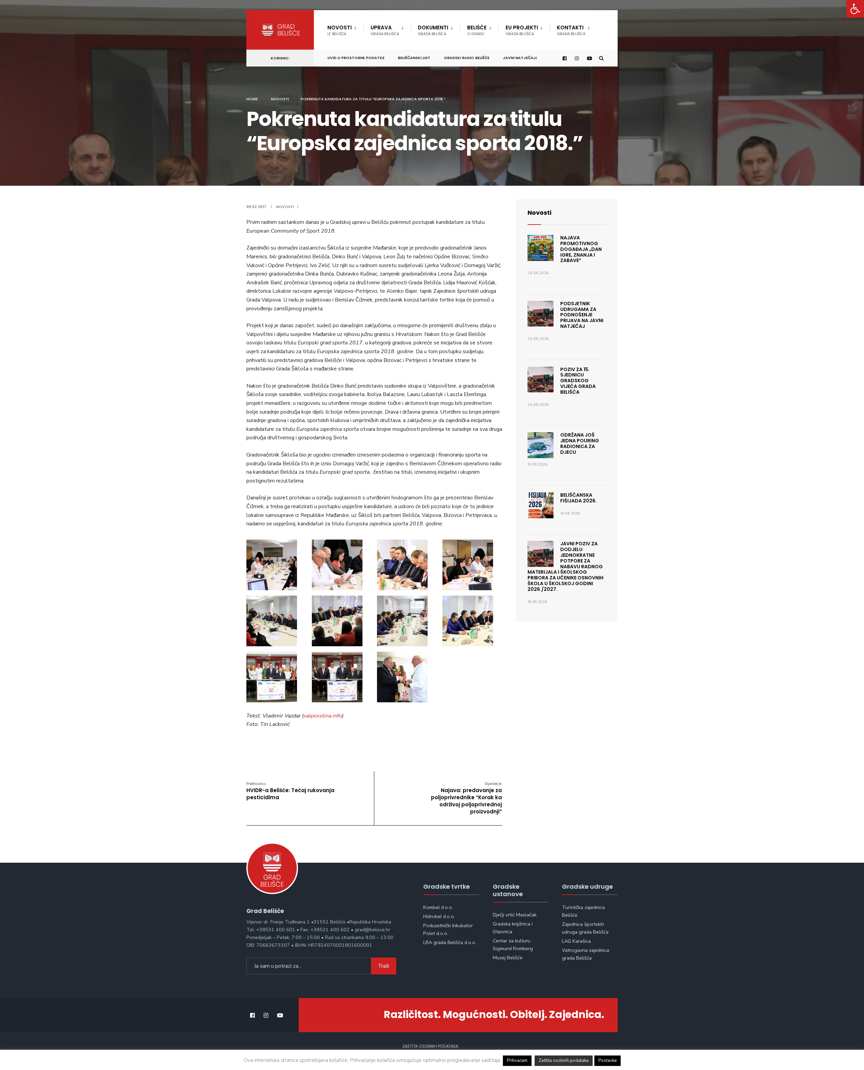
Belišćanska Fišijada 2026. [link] (578, 498)
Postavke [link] (607, 1061)
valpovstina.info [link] (323, 716)
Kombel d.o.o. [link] (438, 907)
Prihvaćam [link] (517, 1061)
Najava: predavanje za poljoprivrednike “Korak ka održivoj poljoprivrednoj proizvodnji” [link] (466, 798)
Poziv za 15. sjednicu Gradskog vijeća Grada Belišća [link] (578, 380)
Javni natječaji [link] (520, 57)
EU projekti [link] (522, 30)
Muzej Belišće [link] (507, 957)
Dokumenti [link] (433, 30)
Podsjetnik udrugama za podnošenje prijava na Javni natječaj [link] (581, 315)
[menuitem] (345, 29)
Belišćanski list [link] (414, 57)
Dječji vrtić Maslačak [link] (515, 914)
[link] (855, 9)
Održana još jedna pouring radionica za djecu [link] (579, 443)
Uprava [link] (385, 30)
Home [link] (252, 99)
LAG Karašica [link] (576, 941)
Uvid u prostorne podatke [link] (355, 57)
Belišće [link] (477, 30)
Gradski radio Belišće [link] (466, 57)
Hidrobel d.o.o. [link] (439, 916)
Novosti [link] (339, 30)
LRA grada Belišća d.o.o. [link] (449, 942)
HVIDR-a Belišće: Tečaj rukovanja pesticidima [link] (290, 791)
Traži (383, 966)
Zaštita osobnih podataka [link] (430, 1046)
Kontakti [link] (571, 30)
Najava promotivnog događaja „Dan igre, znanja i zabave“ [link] (581, 249)
